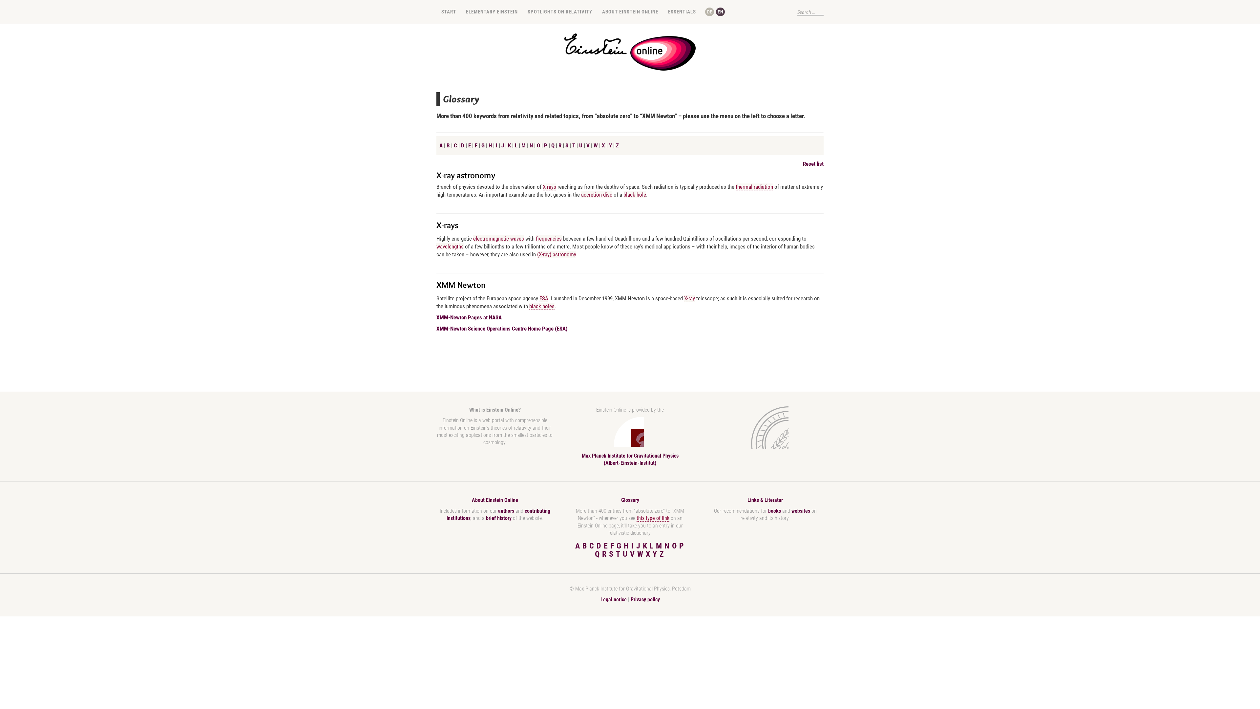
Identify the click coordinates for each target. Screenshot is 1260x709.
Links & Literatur (765, 500)
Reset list (813, 164)
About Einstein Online (630, 12)
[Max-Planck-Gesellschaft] (763, 427)
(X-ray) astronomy (556, 254)
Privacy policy (645, 599)
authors (506, 511)
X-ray (689, 298)
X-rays (549, 186)
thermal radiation (754, 186)
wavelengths (450, 246)
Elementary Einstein (492, 12)
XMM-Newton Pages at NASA (469, 317)
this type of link (653, 518)
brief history (499, 518)
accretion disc (596, 194)
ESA (543, 298)
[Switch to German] (709, 12)
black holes (542, 306)
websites (800, 511)
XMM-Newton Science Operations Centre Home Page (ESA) (502, 328)
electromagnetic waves (498, 238)
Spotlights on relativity (560, 12)
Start (448, 12)
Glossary (630, 500)
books (774, 511)
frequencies (549, 238)
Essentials (682, 12)
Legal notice (613, 599)
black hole (634, 194)
